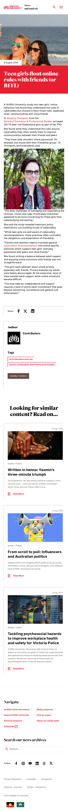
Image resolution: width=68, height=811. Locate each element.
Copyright (31, 779)
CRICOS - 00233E (13, 787)
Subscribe (9, 726)
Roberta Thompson (17, 118)
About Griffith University (16, 715)
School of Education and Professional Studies (32, 364)
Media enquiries (45, 709)
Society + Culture (18, 376)
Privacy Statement (12, 779)
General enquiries (13, 721)
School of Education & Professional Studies (28, 121)
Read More (18, 494)
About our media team (48, 721)
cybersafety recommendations (20, 245)
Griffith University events (17, 709)
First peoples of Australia (16, 795)
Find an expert (44, 715)
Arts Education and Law (21, 359)
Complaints (46, 779)
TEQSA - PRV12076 (36, 787)
